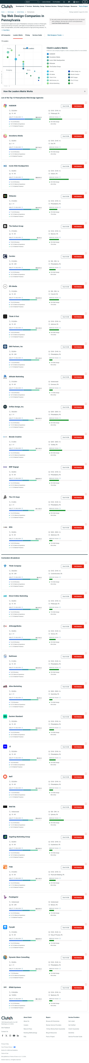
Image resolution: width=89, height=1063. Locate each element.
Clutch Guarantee (73, 1029)
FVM (11, 867)
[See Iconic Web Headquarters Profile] (5, 166)
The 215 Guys (14, 497)
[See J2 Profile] (5, 746)
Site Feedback (5, 1028)
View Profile (66, 106)
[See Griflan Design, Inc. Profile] (5, 407)
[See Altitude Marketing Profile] (5, 377)
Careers (26, 1025)
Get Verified (71, 1025)
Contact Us (4, 1031)
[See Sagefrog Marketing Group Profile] (5, 837)
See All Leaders (45, 46)
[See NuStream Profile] (5, 656)
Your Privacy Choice (6, 1047)
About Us (26, 1021)
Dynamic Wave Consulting (19, 957)
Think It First (14, 316)
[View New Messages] (69, 2)
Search (28, 2)
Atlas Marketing (15, 686)
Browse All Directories (52, 1021)
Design (42, 6)
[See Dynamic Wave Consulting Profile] (5, 957)
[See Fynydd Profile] (5, 927)
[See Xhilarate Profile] (5, 196)
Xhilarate (12, 196)
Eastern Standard (16, 716)
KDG (11, 527)
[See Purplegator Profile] (5, 897)
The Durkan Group (16, 226)
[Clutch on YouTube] (14, 1035)
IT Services (28, 6)
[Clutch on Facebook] (2, 1035)
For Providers (56, 2)
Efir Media (13, 286)
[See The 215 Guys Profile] (5, 497)
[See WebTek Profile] (5, 807)
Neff (10, 777)
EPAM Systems (15, 987)
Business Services (51, 6)
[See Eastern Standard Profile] (5, 716)
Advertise (71, 1033)
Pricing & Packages (64, 6)
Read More (6, 30)
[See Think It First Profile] (5, 316)
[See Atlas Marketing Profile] (5, 686)
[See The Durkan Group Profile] (5, 226)
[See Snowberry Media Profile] (5, 136)
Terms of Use (4, 1053)
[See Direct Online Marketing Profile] (5, 596)
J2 (10, 746)
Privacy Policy (5, 1044)
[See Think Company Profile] (5, 566)
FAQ (25, 1036)
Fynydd (12, 927)
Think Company (15, 566)
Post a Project (83, 6)
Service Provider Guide (75, 1036)
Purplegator (13, 897)
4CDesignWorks (15, 626)
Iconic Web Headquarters (19, 166)
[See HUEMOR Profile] (5, 106)
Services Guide (37, 35)
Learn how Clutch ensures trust (60, 23)
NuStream (13, 656)
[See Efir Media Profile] (5, 286)
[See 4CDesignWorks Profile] (5, 626)
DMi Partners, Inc (16, 346)
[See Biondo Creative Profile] (5, 437)
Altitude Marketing (16, 377)
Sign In (77, 2)
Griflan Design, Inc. (16, 407)
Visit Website (78, 106)
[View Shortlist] (64, 2)
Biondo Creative (15, 437)
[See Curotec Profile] (5, 256)
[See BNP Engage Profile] (5, 467)
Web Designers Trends (55, 35)
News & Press (28, 1029)
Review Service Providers (53, 1025)
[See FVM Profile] (5, 867)
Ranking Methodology (30, 1033)
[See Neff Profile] (5, 777)
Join (85, 2)
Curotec (12, 256)
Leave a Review (46, 2)
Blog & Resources (51, 1033)
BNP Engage (14, 467)
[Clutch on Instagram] (10, 1035)
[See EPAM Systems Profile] (5, 987)
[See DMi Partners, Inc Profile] (5, 346)
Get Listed (71, 1021)
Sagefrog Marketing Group (19, 837)
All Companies (5, 35)
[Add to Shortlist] (86, 103)
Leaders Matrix (18, 35)
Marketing (36, 6)
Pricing (27, 35)
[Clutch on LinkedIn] (18, 1035)
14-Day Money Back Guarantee (55, 1029)
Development (20, 6)
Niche (28, 70)
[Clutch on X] (6, 1035)
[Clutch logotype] (7, 6)
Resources (74, 6)
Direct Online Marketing (18, 596)
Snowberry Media (16, 136)
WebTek (12, 807)
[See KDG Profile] (5, 527)
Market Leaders (28, 48)
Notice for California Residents (9, 1050)
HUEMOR (12, 106)
